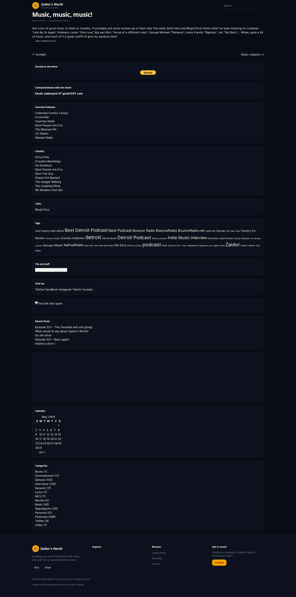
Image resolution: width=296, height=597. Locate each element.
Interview (198, 237)
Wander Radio (44, 137)
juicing (237, 238)
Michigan (48, 245)
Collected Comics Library (51, 113)
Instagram (65, 289)
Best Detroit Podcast (86, 230)
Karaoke (245, 238)
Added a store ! (45, 343)
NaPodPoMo (73, 245)
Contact (219, 562)
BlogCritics (194, 28)
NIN (96, 246)
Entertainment (55, 20)
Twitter (39, 289)
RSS (36, 567)
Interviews (213, 238)
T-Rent (184, 246)
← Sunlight (39, 54)
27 (52, 443)
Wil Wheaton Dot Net (49, 190)
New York (89, 245)
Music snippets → (252, 54)
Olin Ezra (120, 245)
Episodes (157, 558)
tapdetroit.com (206, 245)
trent (222, 245)
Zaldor (232, 244)
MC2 (38, 496)
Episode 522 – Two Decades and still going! (63, 327)
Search (156, 563)
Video (39, 525)
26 (48, 443)
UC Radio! (41, 133)
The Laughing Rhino (48, 186)
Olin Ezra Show (134, 245)
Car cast (230, 231)
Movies (39, 500)
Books (39, 471)
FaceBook (51, 289)
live (251, 238)
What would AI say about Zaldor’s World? (61, 331)
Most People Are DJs (49, 125)
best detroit (57, 230)
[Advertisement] (61, 376)
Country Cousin (52, 238)
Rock (164, 245)
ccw (238, 231)
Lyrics (39, 492)
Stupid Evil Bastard (47, 177)
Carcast (220, 230)
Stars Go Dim (174, 245)
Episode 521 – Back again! (52, 339)
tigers (216, 245)
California (210, 231)
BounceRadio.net (191, 230)
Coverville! (42, 117)
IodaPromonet (226, 238)
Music (66, 20)
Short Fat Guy (44, 173)
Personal (40, 512)
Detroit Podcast (134, 237)
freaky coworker (159, 238)
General (40, 479)
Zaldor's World (248, 245)
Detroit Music (109, 238)
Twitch (76, 289)
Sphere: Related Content (46, 41)
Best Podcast (120, 230)
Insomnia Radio (45, 121)
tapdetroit (193, 245)
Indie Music (179, 237)
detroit (93, 237)
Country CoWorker (72, 238)
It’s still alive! (43, 335)
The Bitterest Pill (45, 129)
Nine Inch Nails (106, 245)
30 (37, 447)
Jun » (42, 452)
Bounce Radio (144, 230)
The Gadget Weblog (48, 181)
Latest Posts (159, 552)
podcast (152, 244)
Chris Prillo (42, 157)
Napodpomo (43, 508)
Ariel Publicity (42, 231)
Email (48, 567)
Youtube (87, 289)
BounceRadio (166, 230)
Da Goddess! (43, 165)
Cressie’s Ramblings (48, 161)
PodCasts (41, 516)
